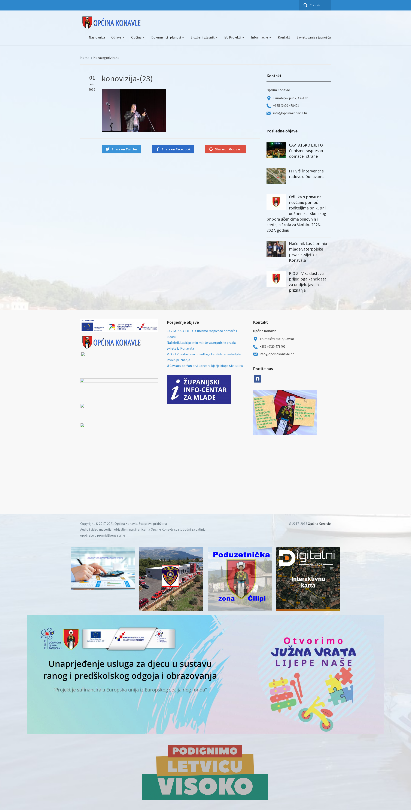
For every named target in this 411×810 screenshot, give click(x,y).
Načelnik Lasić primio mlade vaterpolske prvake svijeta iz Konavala (308, 252)
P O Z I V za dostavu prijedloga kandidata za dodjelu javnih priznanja (307, 282)
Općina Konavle (319, 523)
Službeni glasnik (202, 37)
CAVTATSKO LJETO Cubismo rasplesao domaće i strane (306, 150)
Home (84, 57)
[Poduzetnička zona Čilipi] (240, 579)
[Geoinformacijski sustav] (308, 579)
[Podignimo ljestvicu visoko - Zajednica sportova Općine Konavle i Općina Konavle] (205, 772)
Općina (136, 37)
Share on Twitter (124, 149)
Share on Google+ (228, 149)
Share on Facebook (176, 149)
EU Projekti (232, 37)
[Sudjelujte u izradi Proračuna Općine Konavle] (103, 568)
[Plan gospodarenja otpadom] (301, 412)
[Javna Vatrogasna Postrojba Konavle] (171, 579)
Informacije (259, 37)
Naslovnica (97, 37)
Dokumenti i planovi (166, 37)
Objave (116, 37)
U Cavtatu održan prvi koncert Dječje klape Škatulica (205, 365)
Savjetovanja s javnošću (314, 37)
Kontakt (284, 37)
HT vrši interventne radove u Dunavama (307, 173)
